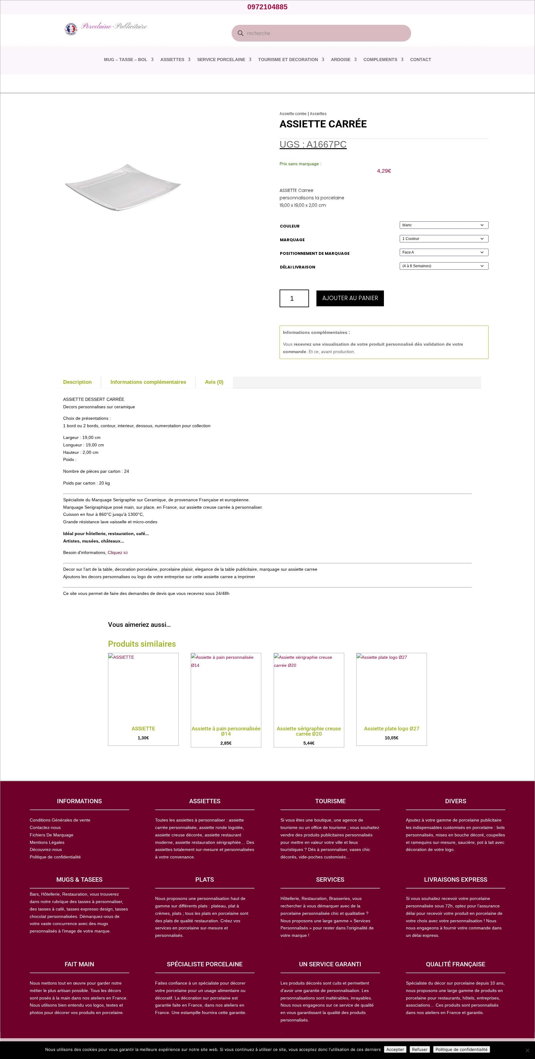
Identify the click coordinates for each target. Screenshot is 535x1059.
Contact (420, 59)
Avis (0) (214, 382)
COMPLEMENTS (380, 59)
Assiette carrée (293, 113)
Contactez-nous (45, 827)
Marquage (292, 240)
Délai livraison (297, 267)
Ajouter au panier (350, 298)
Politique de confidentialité (462, 1049)
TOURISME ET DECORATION (288, 59)
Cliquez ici (118, 552)
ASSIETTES (172, 59)
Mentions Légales (47, 842)
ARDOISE (340, 59)
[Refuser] (527, 1050)
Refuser (420, 1049)
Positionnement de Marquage (315, 253)
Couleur (290, 226)
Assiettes (318, 113)
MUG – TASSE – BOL (125, 59)
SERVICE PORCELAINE (221, 59)
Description (77, 382)
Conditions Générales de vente (60, 820)
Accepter (395, 1049)
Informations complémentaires (148, 382)
